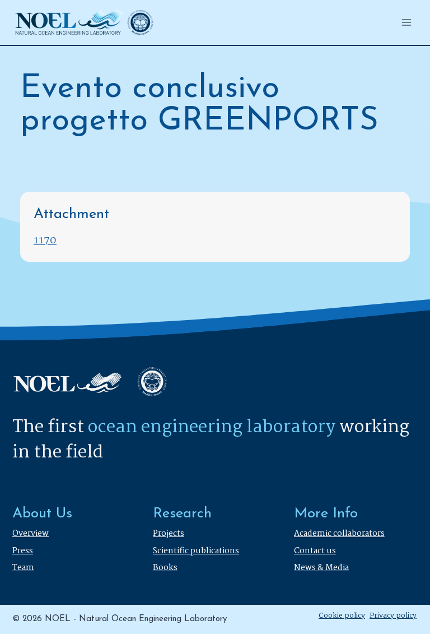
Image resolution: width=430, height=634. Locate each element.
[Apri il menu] (406, 22)
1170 (45, 240)
